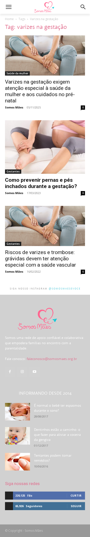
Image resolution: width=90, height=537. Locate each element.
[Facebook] (10, 372)
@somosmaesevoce (64, 288)
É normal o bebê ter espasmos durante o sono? (57, 408)
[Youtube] (34, 372)
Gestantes (13, 171)
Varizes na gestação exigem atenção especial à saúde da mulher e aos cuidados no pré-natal (40, 91)
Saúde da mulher (17, 73)
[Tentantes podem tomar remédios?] (17, 461)
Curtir (76, 495)
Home (9, 19)
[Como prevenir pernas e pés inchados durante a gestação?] (45, 147)
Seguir (76, 506)
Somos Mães (14, 107)
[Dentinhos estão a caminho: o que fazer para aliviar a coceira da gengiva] (17, 436)
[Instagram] (22, 372)
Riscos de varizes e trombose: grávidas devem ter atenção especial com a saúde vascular (40, 258)
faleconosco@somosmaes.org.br (52, 358)
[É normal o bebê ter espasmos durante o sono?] (17, 412)
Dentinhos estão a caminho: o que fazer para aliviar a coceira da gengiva (57, 434)
